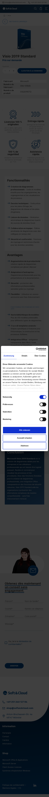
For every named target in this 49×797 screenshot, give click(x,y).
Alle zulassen (24, 430)
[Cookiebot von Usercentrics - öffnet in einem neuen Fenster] (35, 349)
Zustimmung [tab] (9, 356)
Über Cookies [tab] (40, 356)
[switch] (42, 404)
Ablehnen (25, 446)
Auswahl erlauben (24, 438)
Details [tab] (24, 356)
